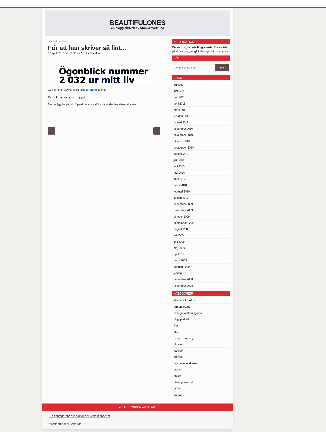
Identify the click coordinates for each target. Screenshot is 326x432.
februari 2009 (182, 266)
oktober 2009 (182, 216)
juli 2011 (178, 84)
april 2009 (179, 254)
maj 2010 (179, 172)
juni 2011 (179, 90)
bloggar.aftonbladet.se (214, 51)
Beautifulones (138, 23)
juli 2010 (179, 160)
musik (177, 375)
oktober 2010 (182, 141)
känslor (178, 344)
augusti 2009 (181, 229)
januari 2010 (181, 197)
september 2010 (184, 147)
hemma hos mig (184, 338)
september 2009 (184, 222)
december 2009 (183, 204)
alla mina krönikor (184, 300)
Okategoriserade (184, 382)
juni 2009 (179, 241)
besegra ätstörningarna (188, 313)
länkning (91, 89)
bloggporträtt (181, 319)
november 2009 (183, 210)
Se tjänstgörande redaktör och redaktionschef (79, 416)
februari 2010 (182, 191)
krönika (178, 356)
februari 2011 (181, 116)
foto (176, 331)
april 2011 (179, 103)
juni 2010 (179, 166)
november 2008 (183, 285)
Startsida (53, 40)
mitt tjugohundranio (185, 363)
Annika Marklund (91, 53)
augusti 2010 (181, 153)
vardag (178, 394)
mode (177, 369)
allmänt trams (182, 306)
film (176, 325)
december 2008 (183, 279)
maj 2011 (179, 97)
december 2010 (183, 128)
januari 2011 (181, 122)
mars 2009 (180, 260)
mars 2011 (180, 109)
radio (177, 388)
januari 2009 (181, 273)
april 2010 (179, 178)
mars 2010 (180, 185)
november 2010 (183, 134)
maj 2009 (179, 247)
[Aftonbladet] (59, 4)
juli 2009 (179, 235)
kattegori (179, 350)
